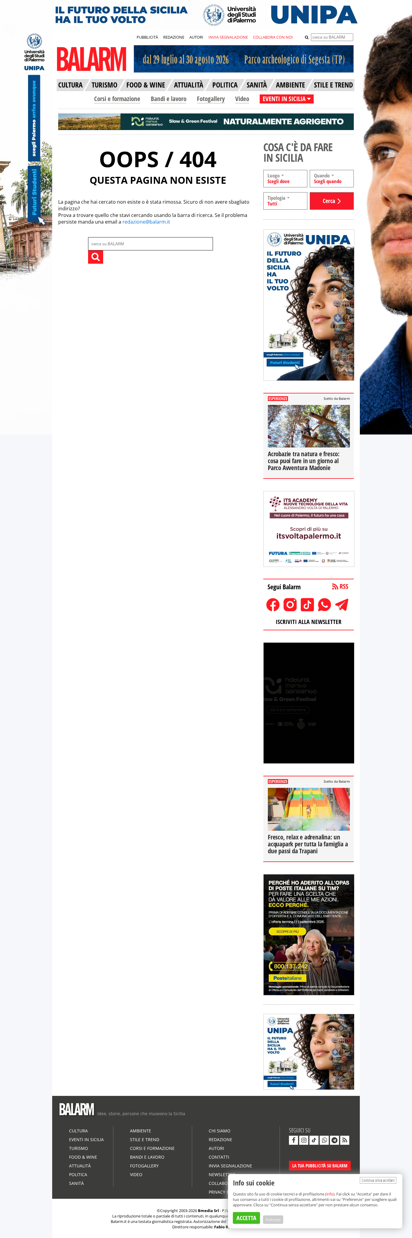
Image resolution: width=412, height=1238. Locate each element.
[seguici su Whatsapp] (324, 1140)
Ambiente (140, 1131)
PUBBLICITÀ (147, 37)
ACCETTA (246, 1218)
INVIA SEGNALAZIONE (228, 37)
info (329, 1194)
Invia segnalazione (230, 1166)
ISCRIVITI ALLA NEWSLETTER (308, 622)
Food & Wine (83, 1157)
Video (242, 98)
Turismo (78, 1148)
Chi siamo (219, 1131)
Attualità (80, 1166)
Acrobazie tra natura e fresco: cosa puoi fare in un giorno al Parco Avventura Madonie (304, 461)
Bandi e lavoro (168, 98)
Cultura (78, 1131)
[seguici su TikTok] (314, 1140)
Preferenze (273, 1220)
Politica (78, 1174)
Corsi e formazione (117, 98)
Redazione (220, 1139)
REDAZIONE (173, 37)
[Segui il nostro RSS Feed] (344, 1140)
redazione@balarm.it (146, 221)
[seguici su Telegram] (334, 1140)
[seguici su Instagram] (303, 1140)
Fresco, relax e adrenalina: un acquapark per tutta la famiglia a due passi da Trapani (308, 844)
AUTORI (196, 37)
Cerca (329, 201)
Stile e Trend (144, 1139)
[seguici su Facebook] (293, 1140)
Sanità (76, 1183)
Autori (216, 1148)
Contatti (219, 1157)
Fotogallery (211, 98)
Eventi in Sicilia (86, 1139)
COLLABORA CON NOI (273, 37)
